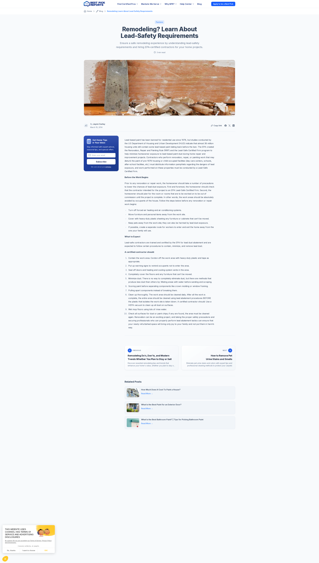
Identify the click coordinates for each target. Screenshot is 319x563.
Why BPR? (169, 4)
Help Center (186, 4)
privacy (108, 167)
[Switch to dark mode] (207, 4)
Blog (199, 4)
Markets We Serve (150, 4)
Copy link (218, 125)
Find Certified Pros (126, 4)
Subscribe (101, 161)
